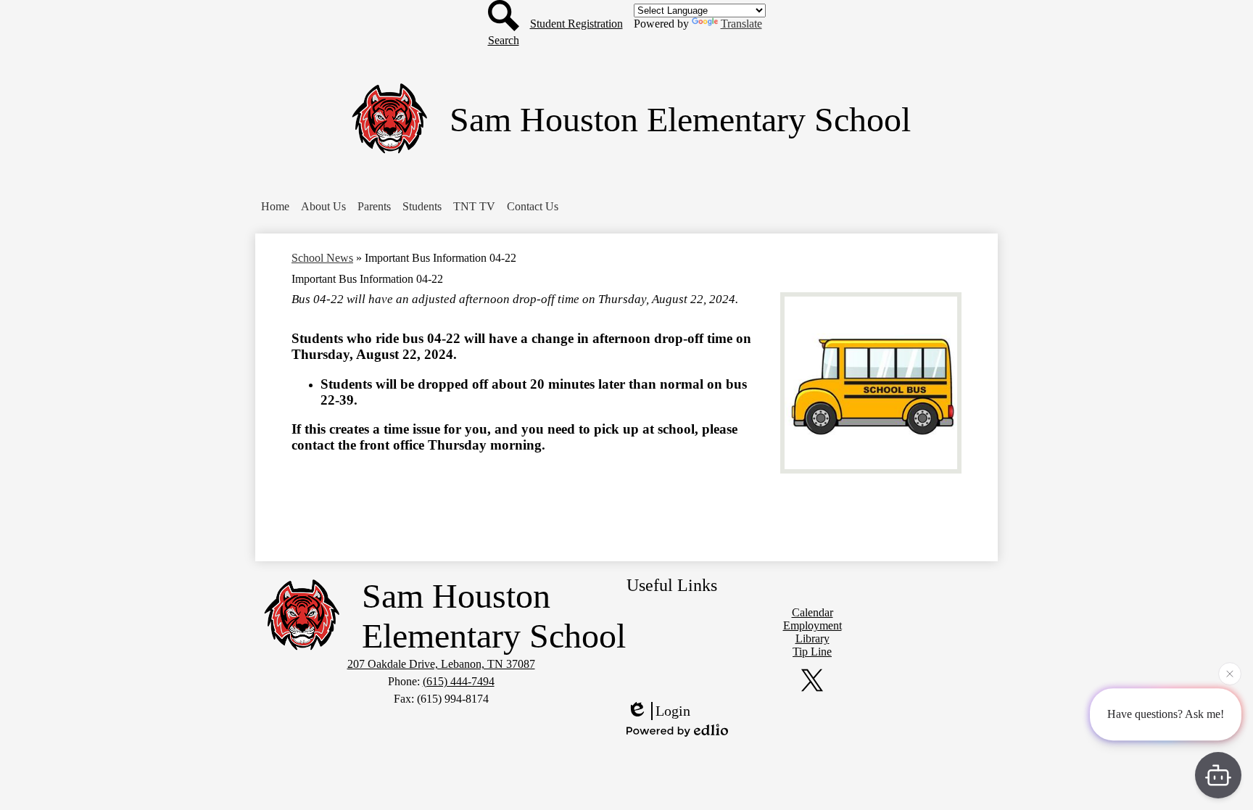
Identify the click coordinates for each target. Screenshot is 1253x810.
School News (322, 258)
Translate (741, 23)
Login (673, 711)
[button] (275, 206)
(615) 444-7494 (459, 681)
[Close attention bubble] (1229, 674)
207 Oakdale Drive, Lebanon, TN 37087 (441, 664)
